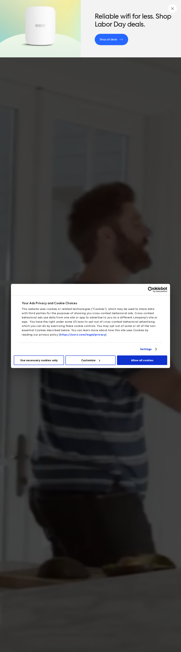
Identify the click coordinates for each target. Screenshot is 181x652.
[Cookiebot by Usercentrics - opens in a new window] (151, 289)
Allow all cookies (142, 360)
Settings (146, 349)
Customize (88, 360)
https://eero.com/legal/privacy (83, 334)
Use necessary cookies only (39, 360)
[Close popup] (172, 8)
